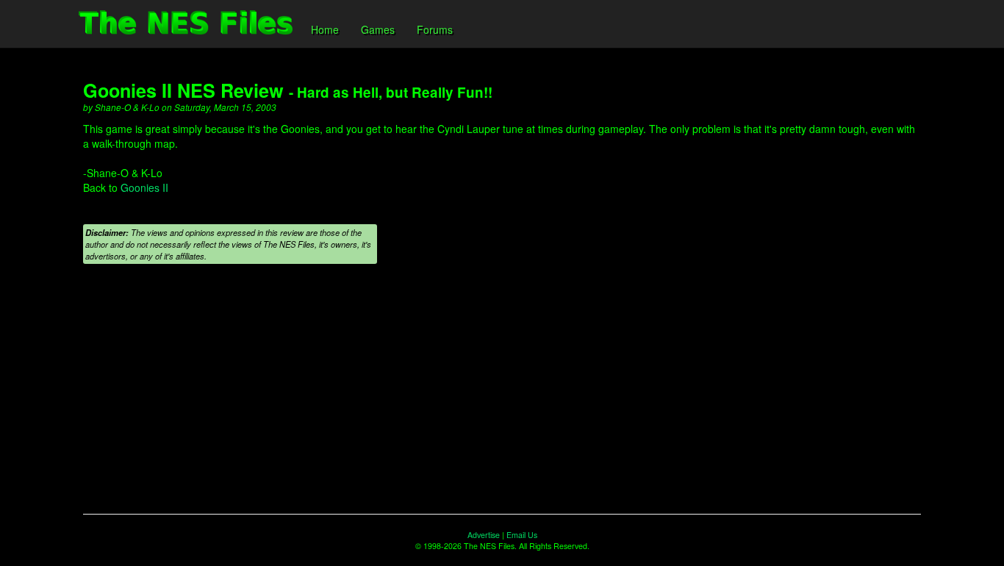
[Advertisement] (502, 396)
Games (378, 29)
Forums (435, 29)
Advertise (483, 534)
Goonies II (144, 187)
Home (325, 29)
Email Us (521, 534)
